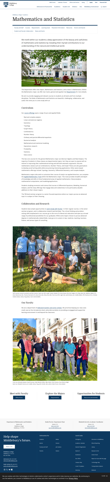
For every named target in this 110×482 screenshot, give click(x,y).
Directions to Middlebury (97, 439)
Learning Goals (45, 28)
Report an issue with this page (99, 458)
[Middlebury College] (10, 4)
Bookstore (78, 454)
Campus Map (78, 462)
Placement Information (58, 28)
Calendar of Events (62, 2)
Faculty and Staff (18, 28)
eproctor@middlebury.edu (55, 428)
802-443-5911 (14, 464)
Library (93, 447)
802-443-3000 (13, 459)
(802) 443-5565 (91, 426)
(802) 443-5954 (55, 426)
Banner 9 (77, 451)
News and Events (40, 31)
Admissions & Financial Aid (44, 7)
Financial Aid (103, 2)
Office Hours (19, 397)
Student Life (66, 7)
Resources (69, 28)
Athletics (74, 7)
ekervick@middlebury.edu (91, 428)
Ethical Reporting (96, 443)
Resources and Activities (91, 397)
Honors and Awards (79, 28)
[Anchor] (35, 108)
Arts (81, 7)
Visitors (57, 451)
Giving (83, 2)
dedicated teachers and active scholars (49, 308)
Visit (96, 2)
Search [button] (104, 7)
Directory (77, 470)
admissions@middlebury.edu (10, 460)
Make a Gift (9, 446)
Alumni (41, 443)
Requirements (36, 28)
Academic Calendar (80, 443)
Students (42, 439)
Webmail (94, 470)
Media (57, 439)
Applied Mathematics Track (32, 177)
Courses (27, 28)
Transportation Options (97, 466)
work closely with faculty (54, 209)
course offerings (29, 113)
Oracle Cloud (95, 454)
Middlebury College (17, 15)
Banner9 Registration (80, 447)
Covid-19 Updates (79, 466)
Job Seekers (58, 447)
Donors (57, 443)
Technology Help (96, 462)
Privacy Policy (73, 478)
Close (104, 476)
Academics (57, 7)
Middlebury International (91, 7)
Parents (41, 451)
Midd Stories (52, 2)
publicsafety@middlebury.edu (11, 466)
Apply (91, 2)
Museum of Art (95, 451)
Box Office (78, 458)
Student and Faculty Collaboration (23, 31)
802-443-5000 (7, 455)
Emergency (78, 439)
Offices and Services (74, 2)
